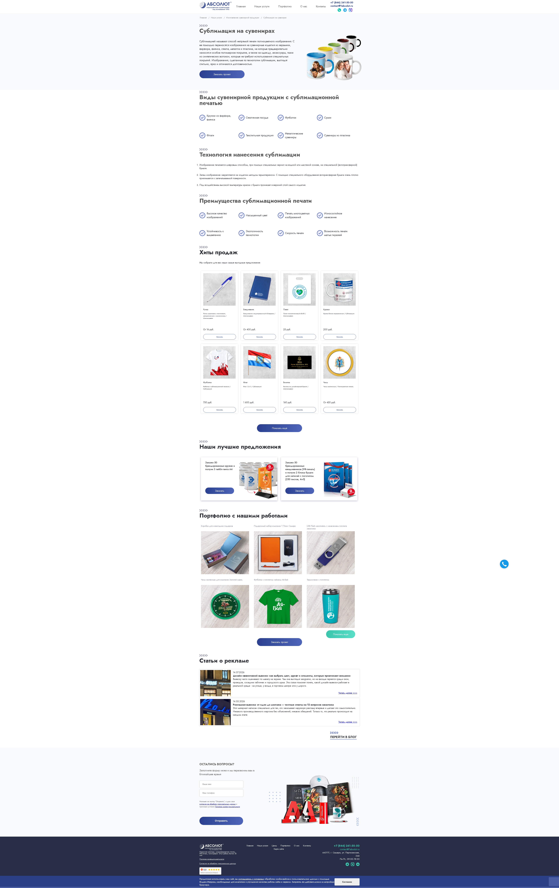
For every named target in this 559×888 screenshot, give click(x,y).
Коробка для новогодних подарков (217, 526)
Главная (241, 6)
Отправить (221, 820)
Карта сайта (279, 849)
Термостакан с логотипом (318, 579)
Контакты (321, 6)
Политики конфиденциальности (227, 806)
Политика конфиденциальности (211, 859)
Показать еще (340, 634)
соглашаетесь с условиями (251, 879)
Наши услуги (261, 6)
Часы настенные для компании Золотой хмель (222, 579)
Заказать (219, 337)
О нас (303, 6)
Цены (274, 845)
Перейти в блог (343, 737)
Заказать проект (222, 74)
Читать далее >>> (347, 693)
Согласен (347, 882)
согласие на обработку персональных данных (217, 804)
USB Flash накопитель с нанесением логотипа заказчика (327, 527)
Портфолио (285, 6)
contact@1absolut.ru (341, 6)
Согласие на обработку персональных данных (217, 863)
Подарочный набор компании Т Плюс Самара (275, 526)
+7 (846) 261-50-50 (341, 2)
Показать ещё (279, 428)
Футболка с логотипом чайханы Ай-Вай (271, 579)
